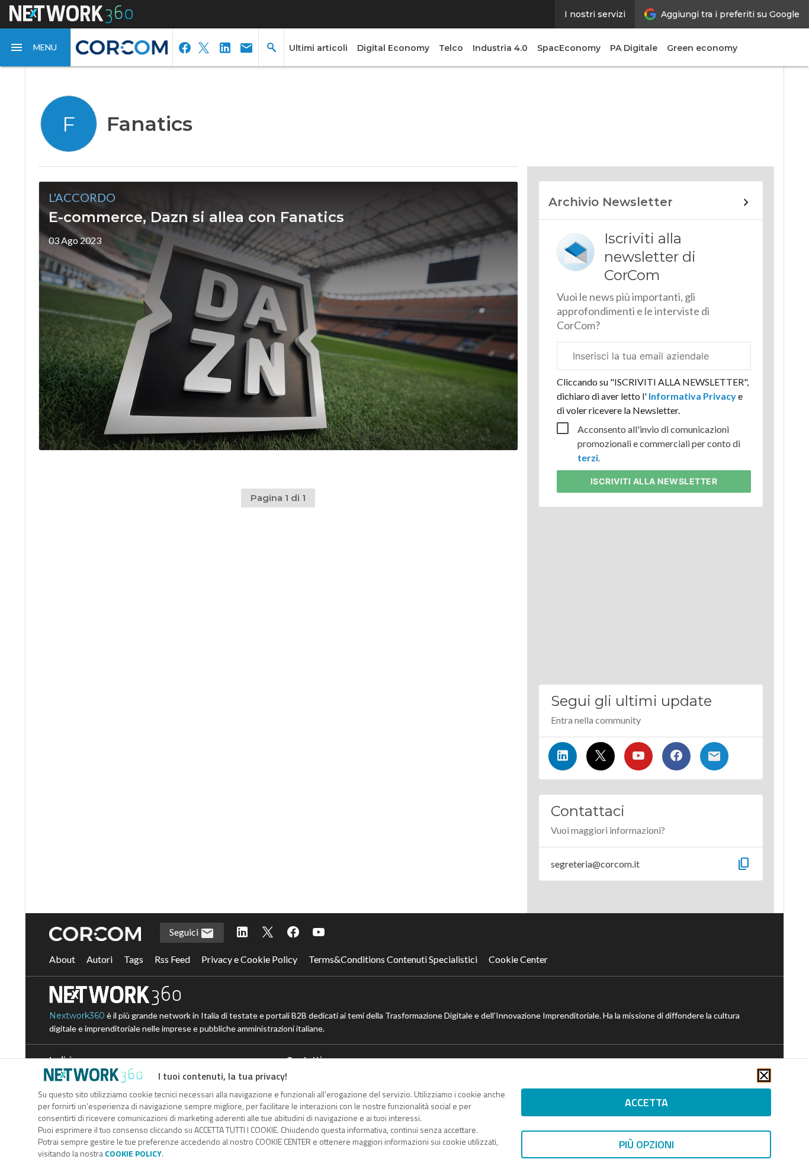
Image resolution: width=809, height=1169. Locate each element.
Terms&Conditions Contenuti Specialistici (393, 959)
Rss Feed (172, 959)
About (62, 959)
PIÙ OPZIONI (646, 1144)
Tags (133, 959)
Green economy (702, 48)
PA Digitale (633, 48)
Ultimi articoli (318, 48)
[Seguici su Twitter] (600, 756)
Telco (451, 48)
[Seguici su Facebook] (676, 756)
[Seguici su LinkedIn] (562, 756)
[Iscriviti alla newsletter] (714, 756)
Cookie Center (518, 959)
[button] (35, 47)
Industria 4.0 (500, 48)
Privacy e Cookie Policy (249, 959)
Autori (99, 959)
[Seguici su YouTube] (638, 756)
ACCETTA (646, 1102)
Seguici (184, 931)
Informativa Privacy (692, 396)
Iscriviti (654, 481)
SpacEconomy (569, 48)
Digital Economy (393, 48)
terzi (587, 457)
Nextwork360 (77, 1015)
